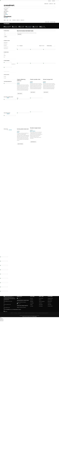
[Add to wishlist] (18, 92)
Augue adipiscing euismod (21, 80)
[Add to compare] (18, 78)
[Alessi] (25, 275)
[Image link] (8, 296)
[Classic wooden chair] (36, 55)
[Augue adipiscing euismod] (23, 55)
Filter (5, 36)
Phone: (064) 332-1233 (7, 304)
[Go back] (3, 24)
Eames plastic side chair (23, 129)
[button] (20, 93)
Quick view (18, 95)
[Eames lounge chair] (49, 55)
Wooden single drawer (35, 128)
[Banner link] (36, 37)
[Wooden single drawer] (36, 104)
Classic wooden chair (35, 79)
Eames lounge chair (48, 79)
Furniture (18, 82)
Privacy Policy (35, 316)
